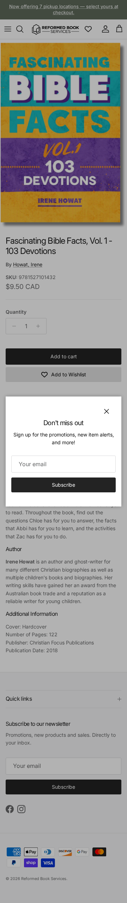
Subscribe (63, 485)
